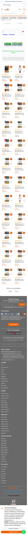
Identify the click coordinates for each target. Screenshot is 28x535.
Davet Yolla (3, 433)
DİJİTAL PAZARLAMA (13, 495)
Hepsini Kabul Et (13, 532)
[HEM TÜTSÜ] (23, 31)
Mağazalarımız (4, 378)
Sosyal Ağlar (3, 385)
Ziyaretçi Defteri (4, 387)
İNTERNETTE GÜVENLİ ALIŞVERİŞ (13, 491)
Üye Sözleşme (4, 466)
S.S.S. (2, 365)
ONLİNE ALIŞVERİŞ (13, 488)
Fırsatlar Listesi (4, 421)
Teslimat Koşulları (5, 397)
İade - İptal (3, 400)
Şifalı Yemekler (4, 447)
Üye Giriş (3, 471)
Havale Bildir (3, 480)
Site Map (3, 456)
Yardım (2, 371)
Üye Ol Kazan (4, 417)
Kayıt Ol (22, 304)
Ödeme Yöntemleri (5, 395)
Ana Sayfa (3, 19)
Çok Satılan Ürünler (5, 430)
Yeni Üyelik (3, 469)
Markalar (5, 34)
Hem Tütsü (11, 34)
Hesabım (3, 478)
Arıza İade (3, 482)
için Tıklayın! (11, 351)
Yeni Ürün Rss (4, 461)
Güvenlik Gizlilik (4, 407)
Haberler (3, 383)
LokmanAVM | (9, 340)
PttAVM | (21, 340)
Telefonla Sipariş (4, 381)
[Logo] (8, 9)
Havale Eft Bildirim (5, 409)
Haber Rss (3, 459)
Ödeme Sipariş (4, 393)
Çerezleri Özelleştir (13, 528)
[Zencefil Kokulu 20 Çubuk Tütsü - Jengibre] (7, 69)
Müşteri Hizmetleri (5, 411)
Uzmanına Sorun (4, 367)
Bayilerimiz (3, 376)
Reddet (6, 522)
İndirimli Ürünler (4, 419)
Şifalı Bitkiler (3, 443)
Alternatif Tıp (4, 454)
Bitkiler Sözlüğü (4, 452)
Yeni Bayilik (3, 473)
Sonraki (16, 291)
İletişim (2, 369)
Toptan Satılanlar (4, 428)
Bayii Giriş (3, 476)
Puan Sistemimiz (4, 426)
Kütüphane (3, 438)
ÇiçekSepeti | (16, 340)
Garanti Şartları (4, 402)
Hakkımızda (5, 18)
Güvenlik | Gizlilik (22, 18)
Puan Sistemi (13, 18)
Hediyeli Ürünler (4, 424)
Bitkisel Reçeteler (5, 450)
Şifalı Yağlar (3, 445)
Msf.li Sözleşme (4, 404)
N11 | (5, 340)
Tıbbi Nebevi (4, 440)
